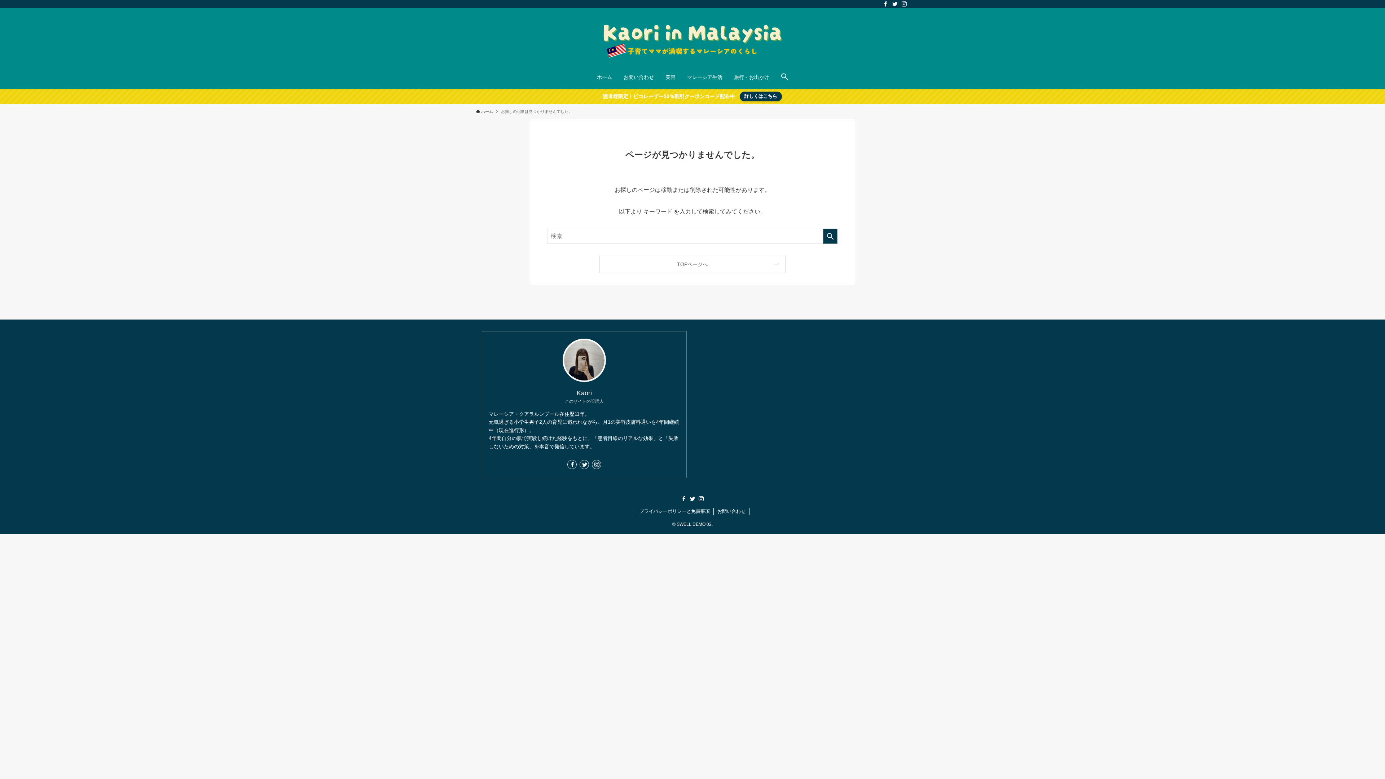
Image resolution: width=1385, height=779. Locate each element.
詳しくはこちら (760, 96)
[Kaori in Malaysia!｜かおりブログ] (692, 38)
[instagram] (904, 4)
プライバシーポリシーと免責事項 (674, 511)
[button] (784, 77)
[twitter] (895, 4)
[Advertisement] (800, 381)
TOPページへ (692, 264)
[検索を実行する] (830, 236)
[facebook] (885, 4)
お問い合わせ (731, 511)
